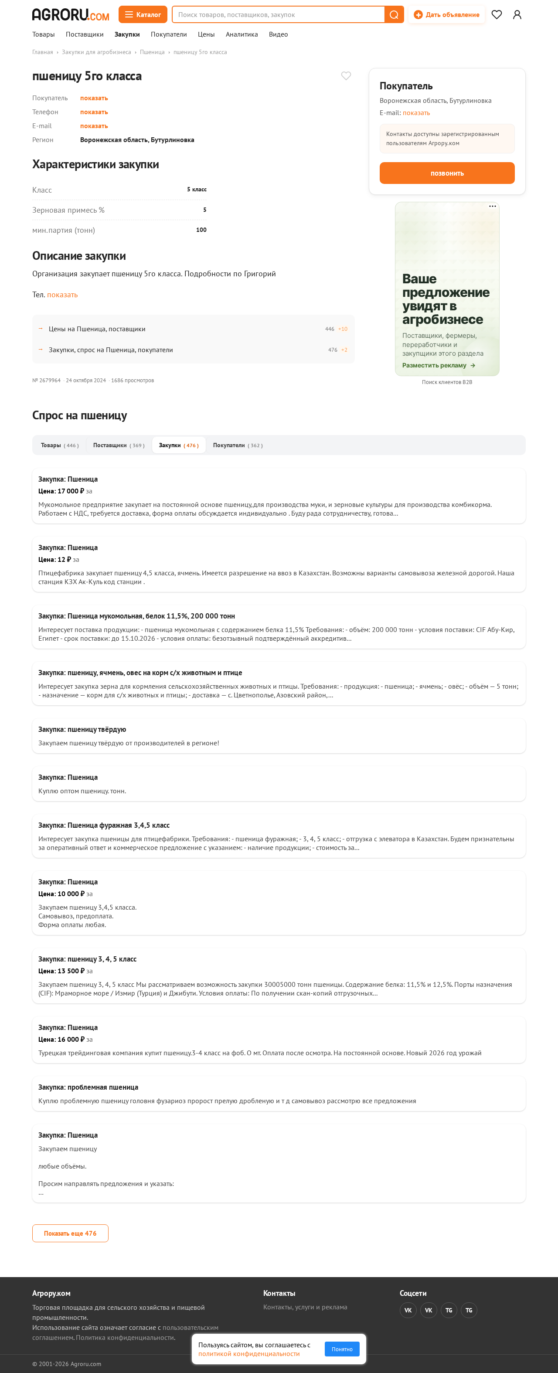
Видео (278, 34)
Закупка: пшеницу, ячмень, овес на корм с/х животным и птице (140, 672)
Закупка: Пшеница (68, 479)
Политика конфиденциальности (125, 1337)
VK (408, 1310)
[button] (393, 14)
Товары (43, 34)
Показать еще (70, 1233)
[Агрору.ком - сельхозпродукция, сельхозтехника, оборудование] (70, 14)
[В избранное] (346, 76)
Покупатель (406, 85)
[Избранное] (496, 14)
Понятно (342, 1349)
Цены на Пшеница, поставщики (97, 328)
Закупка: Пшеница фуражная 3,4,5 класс (104, 825)
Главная (42, 52)
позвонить (447, 173)
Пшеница (152, 52)
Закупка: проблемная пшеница (88, 1087)
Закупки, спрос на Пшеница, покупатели (111, 349)
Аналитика (242, 34)
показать (94, 97)
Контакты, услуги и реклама (305, 1306)
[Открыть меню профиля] (517, 14)
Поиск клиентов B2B (447, 382)
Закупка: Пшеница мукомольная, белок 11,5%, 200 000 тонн (136, 616)
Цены (206, 34)
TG (449, 1310)
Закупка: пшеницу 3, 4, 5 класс (87, 959)
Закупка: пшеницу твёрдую (82, 729)
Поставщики (85, 34)
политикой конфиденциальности (249, 1353)
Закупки (127, 34)
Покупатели (169, 34)
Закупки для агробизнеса (96, 52)
